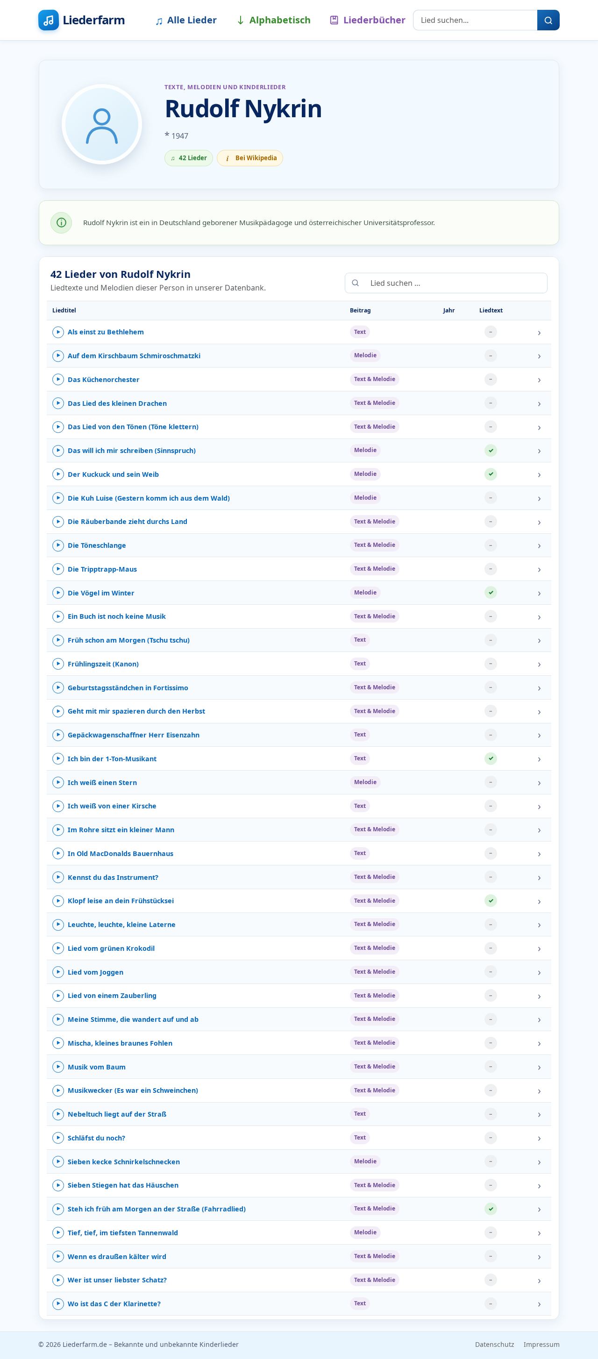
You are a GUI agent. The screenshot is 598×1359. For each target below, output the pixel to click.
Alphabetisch (280, 20)
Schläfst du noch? (91, 1137)
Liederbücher (374, 20)
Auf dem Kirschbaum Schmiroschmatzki (128, 355)
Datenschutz (494, 1344)
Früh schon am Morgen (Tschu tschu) (123, 640)
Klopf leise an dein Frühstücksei (115, 900)
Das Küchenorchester (98, 379)
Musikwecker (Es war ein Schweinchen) (127, 1090)
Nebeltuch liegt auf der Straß (111, 1114)
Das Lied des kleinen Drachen (112, 403)
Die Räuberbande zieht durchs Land (122, 521)
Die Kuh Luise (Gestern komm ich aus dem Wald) (143, 498)
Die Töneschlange (91, 545)
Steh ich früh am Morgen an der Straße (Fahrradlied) (151, 1208)
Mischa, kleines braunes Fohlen (114, 1043)
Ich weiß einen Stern (97, 782)
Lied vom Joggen (90, 972)
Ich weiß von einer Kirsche (107, 805)
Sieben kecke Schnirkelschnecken (118, 1161)
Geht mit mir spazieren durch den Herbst (131, 711)
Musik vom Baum (91, 1066)
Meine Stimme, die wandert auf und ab (128, 1019)
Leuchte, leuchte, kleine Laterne (116, 924)
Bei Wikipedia (252, 158)
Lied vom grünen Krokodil (106, 948)
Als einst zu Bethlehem (100, 331)
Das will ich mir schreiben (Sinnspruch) (126, 450)
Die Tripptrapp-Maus (97, 569)
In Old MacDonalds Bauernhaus (115, 853)
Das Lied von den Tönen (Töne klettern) (128, 426)
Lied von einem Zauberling (107, 995)
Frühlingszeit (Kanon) (98, 663)
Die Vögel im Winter (96, 592)
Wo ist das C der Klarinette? (109, 1303)
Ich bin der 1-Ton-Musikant (107, 758)
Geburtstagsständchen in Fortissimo (122, 687)
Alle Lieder (186, 20)
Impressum (542, 1344)
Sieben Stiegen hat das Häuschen (117, 1185)
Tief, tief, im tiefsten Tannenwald (117, 1232)
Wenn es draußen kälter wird (111, 1256)
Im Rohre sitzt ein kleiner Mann (115, 829)
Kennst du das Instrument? (107, 877)
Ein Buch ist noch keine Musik (111, 616)
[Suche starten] (548, 20)
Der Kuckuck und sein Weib (108, 474)
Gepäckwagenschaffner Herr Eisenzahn (128, 734)
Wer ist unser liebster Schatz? (112, 1279)
